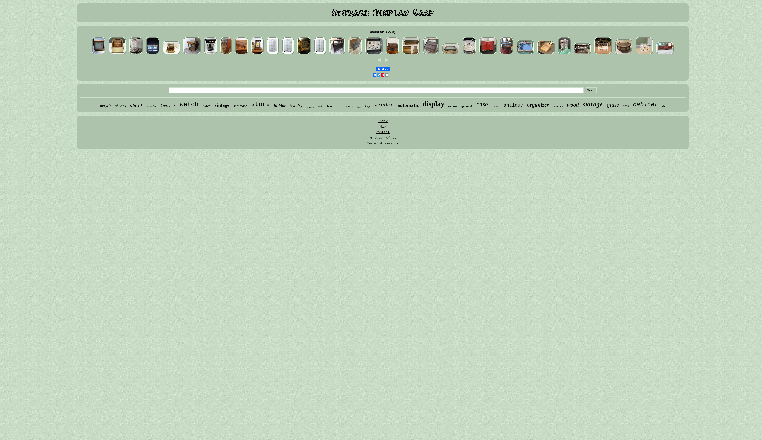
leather (168, 106)
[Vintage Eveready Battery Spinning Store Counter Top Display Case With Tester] (355, 54)
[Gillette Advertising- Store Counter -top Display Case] (525, 54)
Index (383, 121)
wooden (152, 106)
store (260, 104)
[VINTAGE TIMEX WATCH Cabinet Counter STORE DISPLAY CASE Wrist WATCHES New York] (374, 54)
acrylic (105, 105)
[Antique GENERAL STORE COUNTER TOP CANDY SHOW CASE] (171, 54)
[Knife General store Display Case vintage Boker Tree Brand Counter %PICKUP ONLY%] (430, 54)
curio (349, 107)
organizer (538, 105)
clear (329, 106)
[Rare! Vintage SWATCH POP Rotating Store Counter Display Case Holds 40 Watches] (564, 54)
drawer (496, 106)
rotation (310, 107)
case (482, 104)
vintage (222, 105)
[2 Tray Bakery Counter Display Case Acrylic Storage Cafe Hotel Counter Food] (644, 54)
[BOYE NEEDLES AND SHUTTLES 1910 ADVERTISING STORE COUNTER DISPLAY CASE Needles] (469, 54)
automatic (408, 105)
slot (664, 106)
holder (280, 106)
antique (513, 105)
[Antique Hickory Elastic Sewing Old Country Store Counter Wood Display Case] (392, 54)
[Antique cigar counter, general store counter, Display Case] (337, 54)
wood (573, 105)
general (466, 106)
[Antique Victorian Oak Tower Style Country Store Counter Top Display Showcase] (304, 54)
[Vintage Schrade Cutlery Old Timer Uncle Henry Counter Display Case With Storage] (488, 54)
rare (339, 106)
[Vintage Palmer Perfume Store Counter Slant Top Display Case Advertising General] (117, 54)
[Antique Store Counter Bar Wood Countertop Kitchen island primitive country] (665, 54)
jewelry (296, 105)
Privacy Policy (383, 138)
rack (626, 106)
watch (189, 104)
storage (593, 104)
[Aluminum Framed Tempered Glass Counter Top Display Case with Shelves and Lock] (272, 54)
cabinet (645, 104)
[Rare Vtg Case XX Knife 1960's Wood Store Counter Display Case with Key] (98, 54)
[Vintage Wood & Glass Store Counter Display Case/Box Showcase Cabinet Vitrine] (192, 54)
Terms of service (383, 143)
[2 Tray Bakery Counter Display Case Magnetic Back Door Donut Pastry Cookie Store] (603, 54)
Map (383, 127)
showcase (240, 106)
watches (558, 106)
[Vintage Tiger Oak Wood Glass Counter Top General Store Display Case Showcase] (411, 54)
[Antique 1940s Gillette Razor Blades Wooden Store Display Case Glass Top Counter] (450, 54)
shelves (120, 106)
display (433, 104)
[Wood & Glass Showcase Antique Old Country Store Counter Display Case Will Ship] (226, 54)
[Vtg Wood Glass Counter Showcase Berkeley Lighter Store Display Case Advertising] (546, 54)
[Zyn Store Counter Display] (152, 54)
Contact (383, 132)
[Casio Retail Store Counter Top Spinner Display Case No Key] (210, 54)
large (359, 107)
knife (367, 106)
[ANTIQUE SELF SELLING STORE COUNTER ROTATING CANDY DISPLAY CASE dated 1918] (623, 54)
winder (384, 105)
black (207, 106)
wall (320, 106)
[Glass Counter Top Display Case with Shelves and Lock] (320, 54)
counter (452, 106)
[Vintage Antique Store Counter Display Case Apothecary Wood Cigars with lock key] (257, 54)
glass (613, 104)
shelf (136, 105)
